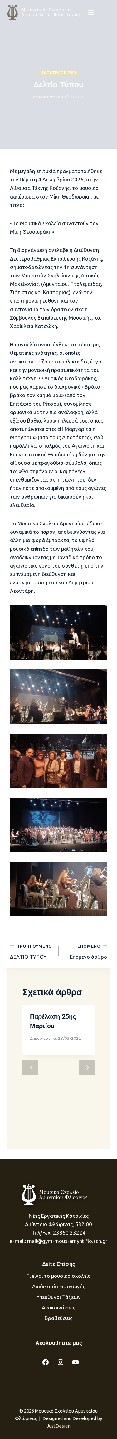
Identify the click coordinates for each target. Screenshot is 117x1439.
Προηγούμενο (30, 1067)
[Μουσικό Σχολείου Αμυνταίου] (44, 12)
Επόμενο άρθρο (88, 951)
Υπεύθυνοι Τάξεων (59, 1297)
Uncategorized (58, 73)
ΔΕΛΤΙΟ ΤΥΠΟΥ (31, 951)
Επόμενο (87, 1067)
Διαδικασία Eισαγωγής (58, 1286)
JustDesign (59, 1425)
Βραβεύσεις (58, 1318)
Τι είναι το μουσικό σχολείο (58, 1276)
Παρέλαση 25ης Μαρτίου (53, 1021)
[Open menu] (91, 12)
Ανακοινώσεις (58, 1307)
